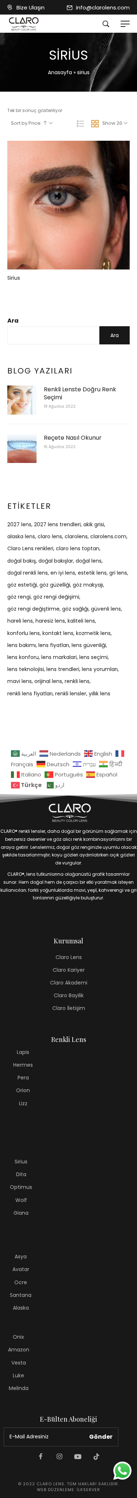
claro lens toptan (77, 548)
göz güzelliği (54, 584)
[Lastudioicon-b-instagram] (59, 1456)
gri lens (118, 572)
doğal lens (89, 560)
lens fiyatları (53, 645)
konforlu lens (23, 633)
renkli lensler (70, 693)
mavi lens (19, 681)
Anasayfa (60, 72)
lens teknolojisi (25, 669)
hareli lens (20, 620)
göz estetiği (22, 584)
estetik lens (92, 572)
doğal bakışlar (55, 560)
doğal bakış (21, 560)
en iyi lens (62, 572)
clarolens (76, 536)
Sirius (13, 277)
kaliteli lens (81, 620)
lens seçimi (93, 657)
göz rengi (19, 596)
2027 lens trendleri (57, 524)
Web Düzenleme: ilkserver (68, 1490)
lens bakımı (21, 645)
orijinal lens (48, 681)
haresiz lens (50, 620)
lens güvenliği (89, 645)
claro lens (50, 536)
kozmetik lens (93, 633)
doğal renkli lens (27, 572)
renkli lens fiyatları (30, 693)
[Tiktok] (96, 1456)
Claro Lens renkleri (30, 548)
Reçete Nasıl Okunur (73, 438)
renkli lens (77, 681)
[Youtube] (77, 1456)
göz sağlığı (75, 608)
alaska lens (21, 536)
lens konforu (23, 657)
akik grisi (93, 524)
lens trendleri (62, 669)
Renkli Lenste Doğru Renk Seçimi (80, 394)
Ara (13, 320)
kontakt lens (57, 633)
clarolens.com (108, 536)
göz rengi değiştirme (33, 608)
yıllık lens (99, 693)
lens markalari (59, 657)
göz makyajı (88, 584)
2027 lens (19, 524)
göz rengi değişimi (56, 596)
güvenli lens (106, 608)
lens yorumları (100, 669)
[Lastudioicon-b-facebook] (40, 1456)
